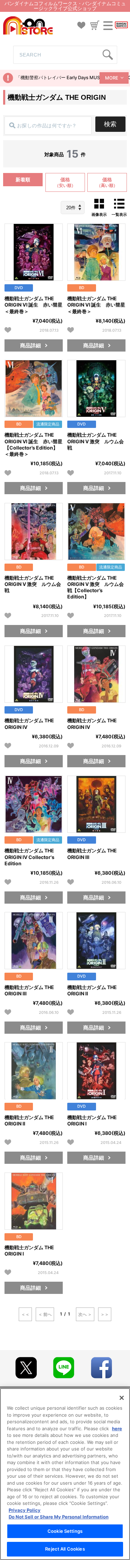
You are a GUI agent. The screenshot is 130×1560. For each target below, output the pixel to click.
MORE (111, 78)
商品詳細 (30, 345)
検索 (110, 124)
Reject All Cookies (65, 1549)
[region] (65, 1474)
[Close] (121, 1397)
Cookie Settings (65, 1531)
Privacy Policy (25, 1510)
